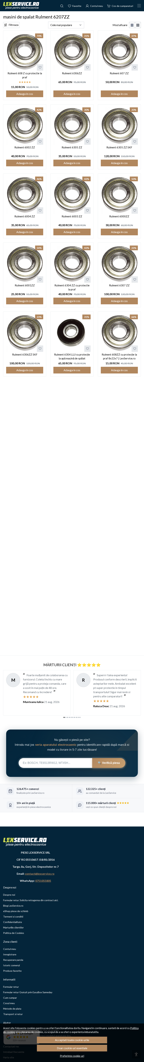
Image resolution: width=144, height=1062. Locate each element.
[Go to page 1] (64, 717)
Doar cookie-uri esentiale (72, 1048)
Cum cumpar (10, 997)
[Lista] (132, 25)
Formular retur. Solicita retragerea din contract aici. (30, 900)
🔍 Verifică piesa (109, 762)
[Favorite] (74, 5)
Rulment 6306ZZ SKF (24, 354)
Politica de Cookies (13, 932)
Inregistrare (9, 954)
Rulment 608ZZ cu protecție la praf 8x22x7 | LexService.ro (119, 356)
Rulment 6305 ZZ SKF (119, 147)
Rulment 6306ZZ (72, 73)
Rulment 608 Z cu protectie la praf (25, 75)
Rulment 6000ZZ (119, 216)
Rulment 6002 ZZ (24, 147)
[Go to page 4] (69, 717)
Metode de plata (12, 1008)
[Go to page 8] (76, 717)
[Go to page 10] (79, 717)
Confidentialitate (12, 921)
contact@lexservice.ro (39, 873)
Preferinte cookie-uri (72, 1055)
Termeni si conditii (13, 916)
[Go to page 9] (78, 717)
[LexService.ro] (21, 5)
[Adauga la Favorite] (40, 67)
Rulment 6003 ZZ (72, 216)
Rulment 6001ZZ (25, 285)
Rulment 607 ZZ (119, 73)
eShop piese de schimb (15, 911)
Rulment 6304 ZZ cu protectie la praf (72, 287)
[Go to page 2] (65, 717)
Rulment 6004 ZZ (24, 216)
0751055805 (43, 880)
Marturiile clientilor (13, 927)
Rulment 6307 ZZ (119, 285)
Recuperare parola (13, 959)
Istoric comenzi (11, 965)
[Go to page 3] (67, 717)
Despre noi (9, 894)
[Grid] (138, 25)
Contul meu (9, 948)
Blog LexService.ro (13, 905)
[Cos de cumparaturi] (120, 5)
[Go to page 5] (71, 717)
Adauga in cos (24, 93)
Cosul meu (9, 1003)
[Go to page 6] (72, 717)
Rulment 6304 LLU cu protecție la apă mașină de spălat (72, 356)
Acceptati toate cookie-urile (72, 1040)
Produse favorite (12, 970)
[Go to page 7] (74, 717)
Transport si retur (13, 1014)
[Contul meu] (94, 5)
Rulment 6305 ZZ (72, 147)
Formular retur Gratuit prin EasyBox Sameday (27, 992)
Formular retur (11, 986)
